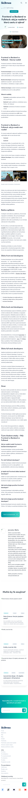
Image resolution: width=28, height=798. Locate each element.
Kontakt (3, 738)
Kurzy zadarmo (4, 773)
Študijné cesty (4, 769)
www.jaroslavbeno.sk (13, 575)
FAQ (2, 734)
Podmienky (3, 740)
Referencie (3, 732)
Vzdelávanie (14, 11)
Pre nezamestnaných (6, 756)
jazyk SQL (21, 335)
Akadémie (3, 771)
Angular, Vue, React (21, 273)
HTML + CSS (14, 267)
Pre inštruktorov (4, 754)
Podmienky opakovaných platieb (8, 742)
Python (24, 339)
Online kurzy (4, 767)
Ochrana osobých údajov (7, 744)
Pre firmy (3, 752)
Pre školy (3, 760)
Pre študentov (4, 758)
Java (18, 339)
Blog (2, 736)
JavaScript (6, 269)
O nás (2, 730)
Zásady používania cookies (7, 746)
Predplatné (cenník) (5, 762)
